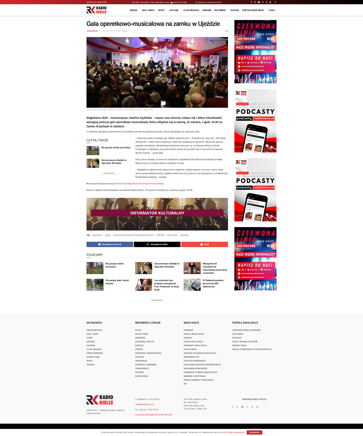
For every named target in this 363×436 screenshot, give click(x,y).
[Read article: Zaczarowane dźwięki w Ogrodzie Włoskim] (92, 163)
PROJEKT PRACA (239, 345)
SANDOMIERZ (141, 361)
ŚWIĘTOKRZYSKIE (94, 330)
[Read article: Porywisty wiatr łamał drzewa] (95, 285)
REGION (133, 10)
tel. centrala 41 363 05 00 (146, 409)
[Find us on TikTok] (270, 2)
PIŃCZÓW (139, 357)
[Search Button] (276, 2)
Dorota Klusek (92, 31)
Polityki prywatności (235, 432)
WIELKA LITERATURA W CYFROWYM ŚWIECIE (252, 349)
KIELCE (138, 330)
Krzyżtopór (97, 235)
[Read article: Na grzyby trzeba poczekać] (92, 150)
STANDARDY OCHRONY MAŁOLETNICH (200, 372)
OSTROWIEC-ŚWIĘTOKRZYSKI (148, 353)
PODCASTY (237, 338)
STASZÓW (139, 372)
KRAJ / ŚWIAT (148, 10)
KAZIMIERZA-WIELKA (144, 341)
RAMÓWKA (188, 330)
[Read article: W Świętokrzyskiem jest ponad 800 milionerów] (192, 285)
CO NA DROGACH (191, 10)
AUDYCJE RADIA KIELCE (194, 334)
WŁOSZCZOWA (141, 376)
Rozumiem (254, 432)
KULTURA (174, 10)
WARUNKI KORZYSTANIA (194, 376)
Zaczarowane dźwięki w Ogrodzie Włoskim (113, 161)
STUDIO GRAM (190, 349)
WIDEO (89, 361)
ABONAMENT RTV (191, 357)
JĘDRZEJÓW (140, 338)
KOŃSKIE (139, 345)
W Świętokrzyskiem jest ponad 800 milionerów (213, 283)
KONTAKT (188, 338)
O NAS (272, 10)
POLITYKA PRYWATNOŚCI (195, 361)
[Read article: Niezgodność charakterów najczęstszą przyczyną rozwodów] (192, 268)
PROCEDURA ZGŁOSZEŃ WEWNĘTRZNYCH (202, 364)
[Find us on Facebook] (251, 2)
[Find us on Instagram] (255, 2)
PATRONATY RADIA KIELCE (195, 345)
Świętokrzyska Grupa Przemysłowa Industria (133, 235)
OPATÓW (160, 235)
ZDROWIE (206, 10)
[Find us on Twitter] (263, 2)
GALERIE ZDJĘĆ (93, 357)
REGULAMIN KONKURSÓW (195, 368)
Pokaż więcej (109, 173)
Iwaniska (184, 235)
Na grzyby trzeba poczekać (115, 147)
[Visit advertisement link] (255, 51)
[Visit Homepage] (97, 10)
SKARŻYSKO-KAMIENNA (145, 364)
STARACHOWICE (142, 368)
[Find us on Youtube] (259, 2)
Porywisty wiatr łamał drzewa (117, 282)
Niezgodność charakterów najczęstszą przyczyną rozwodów (215, 268)
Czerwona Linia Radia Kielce (147, 415)
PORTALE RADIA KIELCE (253, 10)
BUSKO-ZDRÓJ (141, 334)
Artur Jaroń (172, 235)
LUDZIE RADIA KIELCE (193, 341)
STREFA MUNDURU (94, 353)
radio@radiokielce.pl (144, 404)
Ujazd (107, 235)
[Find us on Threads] (266, 2)
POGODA (235, 10)
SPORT (161, 10)
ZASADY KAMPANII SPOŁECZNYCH (199, 380)
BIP (185, 384)
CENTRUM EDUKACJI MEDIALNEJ (246, 330)
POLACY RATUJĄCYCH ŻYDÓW (245, 341)
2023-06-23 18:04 (108, 31)
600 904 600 (166, 415)
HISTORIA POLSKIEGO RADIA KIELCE (200, 353)
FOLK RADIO (237, 334)
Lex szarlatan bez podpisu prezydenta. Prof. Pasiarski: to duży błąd (166, 285)
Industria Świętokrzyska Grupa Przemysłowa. (140, 183)
